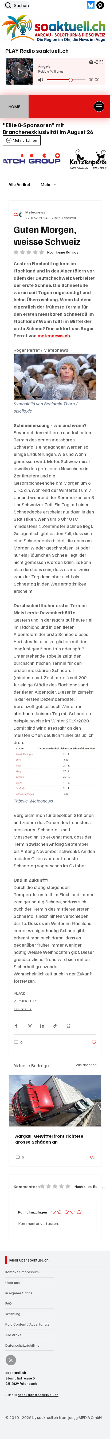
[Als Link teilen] (55, 1025)
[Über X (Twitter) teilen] (29, 1025)
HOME (14, 106)
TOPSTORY (23, 1008)
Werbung (12, 1313)
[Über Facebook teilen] (16, 1025)
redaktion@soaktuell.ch (38, 1395)
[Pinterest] (100, 5)
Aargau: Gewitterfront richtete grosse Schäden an (49, 1139)
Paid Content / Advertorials (27, 1324)
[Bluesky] (91, 5)
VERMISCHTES (26, 1001)
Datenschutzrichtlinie (22, 1345)
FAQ (8, 1303)
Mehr (46, 184)
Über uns (12, 1282)
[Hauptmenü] (99, 106)
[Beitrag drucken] (68, 1025)
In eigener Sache (19, 1293)
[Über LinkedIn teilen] (42, 1025)
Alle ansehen (86, 1064)
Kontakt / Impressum (22, 1272)
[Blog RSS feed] (11, 1360)
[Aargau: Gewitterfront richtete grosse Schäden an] (55, 1100)
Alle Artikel (19, 184)
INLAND (20, 993)
